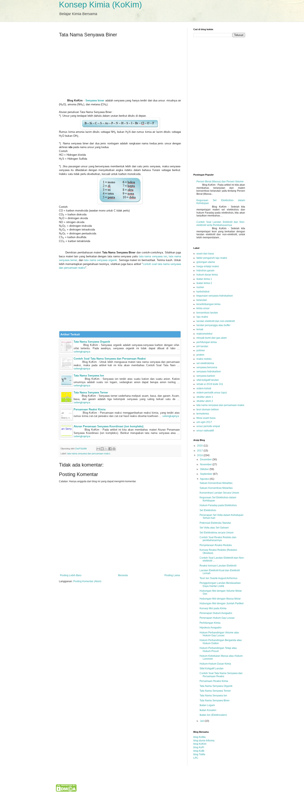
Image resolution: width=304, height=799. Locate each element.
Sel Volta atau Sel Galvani (214, 527)
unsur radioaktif (205, 430)
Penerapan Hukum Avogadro (216, 613)
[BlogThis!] (102, 449)
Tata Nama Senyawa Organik (92, 341)
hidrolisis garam (205, 270)
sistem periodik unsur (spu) (211, 392)
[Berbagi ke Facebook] (110, 449)
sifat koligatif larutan (207, 380)
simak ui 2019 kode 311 (209, 384)
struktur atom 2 (204, 401)
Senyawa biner (94, 100)
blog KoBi (198, 750)
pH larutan (202, 346)
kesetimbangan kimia (208, 304)
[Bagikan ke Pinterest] (114, 449)
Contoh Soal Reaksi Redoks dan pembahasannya (218, 539)
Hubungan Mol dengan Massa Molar (220, 598)
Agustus (205, 478)
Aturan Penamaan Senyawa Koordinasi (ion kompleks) (108, 426)
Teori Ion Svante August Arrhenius (218, 578)
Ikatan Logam (207, 705)
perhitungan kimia (206, 342)
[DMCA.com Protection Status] (66, 791)
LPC (195, 757)
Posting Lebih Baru (70, 575)
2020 (200, 445)
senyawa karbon (205, 375)
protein (200, 354)
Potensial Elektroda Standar (215, 522)
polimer (200, 350)
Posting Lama (172, 575)
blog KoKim (199, 743)
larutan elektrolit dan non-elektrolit (215, 321)
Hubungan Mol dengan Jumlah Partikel (222, 603)
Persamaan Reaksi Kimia (89, 409)
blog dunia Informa (203, 740)
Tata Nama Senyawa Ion (89, 375)
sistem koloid (203, 388)
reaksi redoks (204, 358)
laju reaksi (202, 316)
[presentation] (62, 104)
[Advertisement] (120, 70)
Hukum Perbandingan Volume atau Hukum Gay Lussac (219, 634)
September (206, 474)
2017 (200, 450)
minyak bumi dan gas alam (211, 337)
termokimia (202, 413)
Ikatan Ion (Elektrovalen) (213, 715)
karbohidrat (202, 291)
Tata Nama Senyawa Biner (215, 700)
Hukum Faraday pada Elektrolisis (218, 505)
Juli (202, 720)
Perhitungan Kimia (210, 622)
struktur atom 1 (204, 396)
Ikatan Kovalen (208, 710)
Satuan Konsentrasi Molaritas (216, 488)
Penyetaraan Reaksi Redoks (216, 545)
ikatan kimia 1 (204, 279)
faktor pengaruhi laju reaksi (211, 257)
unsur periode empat (208, 426)
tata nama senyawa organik (100, 260)
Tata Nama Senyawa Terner (91, 392)
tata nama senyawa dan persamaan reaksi (88, 453)
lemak (199, 329)
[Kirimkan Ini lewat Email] (98, 449)
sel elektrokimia (205, 363)
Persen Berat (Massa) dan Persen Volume (220, 181)
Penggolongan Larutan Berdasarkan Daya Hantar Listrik (220, 584)
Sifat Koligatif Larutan (212, 668)
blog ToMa (199, 754)
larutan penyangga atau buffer (213, 325)
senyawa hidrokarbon (208, 371)
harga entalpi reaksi (207, 266)
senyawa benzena (206, 367)
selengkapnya (82, 351)
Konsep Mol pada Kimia (213, 608)
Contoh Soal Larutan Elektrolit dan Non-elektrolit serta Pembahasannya (220, 223)
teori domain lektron (207, 409)
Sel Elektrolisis (208, 510)
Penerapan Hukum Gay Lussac (217, 617)
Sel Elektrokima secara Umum (216, 532)
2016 (200, 455)
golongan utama (205, 262)
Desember (206, 459)
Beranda (123, 575)
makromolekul (204, 333)
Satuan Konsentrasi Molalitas (216, 483)
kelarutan (201, 300)
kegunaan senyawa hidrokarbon (214, 295)
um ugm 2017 (204, 422)
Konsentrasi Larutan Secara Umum (219, 492)
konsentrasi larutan (207, 312)
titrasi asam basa (205, 418)
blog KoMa (199, 737)
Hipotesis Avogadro (210, 627)
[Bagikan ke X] (106, 449)
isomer (200, 287)
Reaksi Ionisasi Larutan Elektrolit (218, 565)
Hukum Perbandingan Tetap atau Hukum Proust (218, 649)
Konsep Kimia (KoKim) (100, 4)
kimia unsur (202, 308)
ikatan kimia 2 (204, 283)
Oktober (204, 469)
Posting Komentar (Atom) (87, 581)
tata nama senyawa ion (153, 256)
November (206, 464)
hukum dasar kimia (207, 274)
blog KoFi (198, 747)
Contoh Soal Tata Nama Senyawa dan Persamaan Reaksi (110, 358)
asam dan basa (205, 253)
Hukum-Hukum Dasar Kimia (215, 663)
